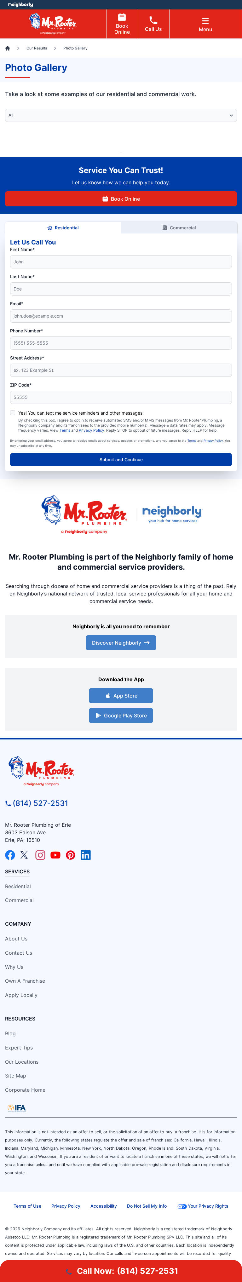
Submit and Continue (121, 459)
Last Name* (22, 276)
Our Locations (21, 1062)
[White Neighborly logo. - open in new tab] (21, 5)
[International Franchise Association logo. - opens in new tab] (16, 1108)
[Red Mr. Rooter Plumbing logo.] (121, 771)
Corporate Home (25, 1090)
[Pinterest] (71, 855)
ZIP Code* (21, 385)
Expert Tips (19, 1047)
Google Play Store (125, 715)
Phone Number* (26, 330)
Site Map (15, 1075)
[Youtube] (55, 855)
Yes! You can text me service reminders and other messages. (81, 413)
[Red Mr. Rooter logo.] (84, 514)
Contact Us (18, 953)
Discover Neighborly (116, 643)
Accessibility (103, 1206)
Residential (67, 227)
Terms (65, 430)
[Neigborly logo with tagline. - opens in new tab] (173, 514)
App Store (125, 696)
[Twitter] (25, 855)
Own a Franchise (25, 981)
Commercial (183, 227)
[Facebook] (10, 855)
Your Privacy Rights (208, 1206)
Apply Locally (21, 995)
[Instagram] (40, 855)
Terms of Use (27, 1206)
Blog (10, 1033)
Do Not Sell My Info (147, 1206)
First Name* (22, 249)
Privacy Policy (91, 430)
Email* (16, 303)
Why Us (14, 967)
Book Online (122, 29)
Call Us (153, 29)
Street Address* (27, 357)
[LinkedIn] (86, 855)
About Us (16, 938)
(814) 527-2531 (40, 803)
